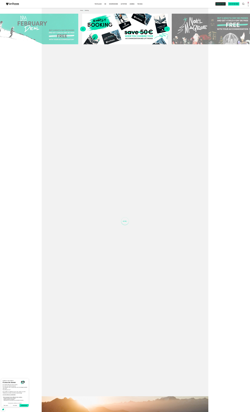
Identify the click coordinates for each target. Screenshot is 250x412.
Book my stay (220, 4)
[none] (248, 4)
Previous (83, 29)
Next (167, 29)
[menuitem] (248, 4)
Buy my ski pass (233, 4)
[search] (243, 3)
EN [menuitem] (248, 3)
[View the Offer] (125, 29)
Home (81, 10)
